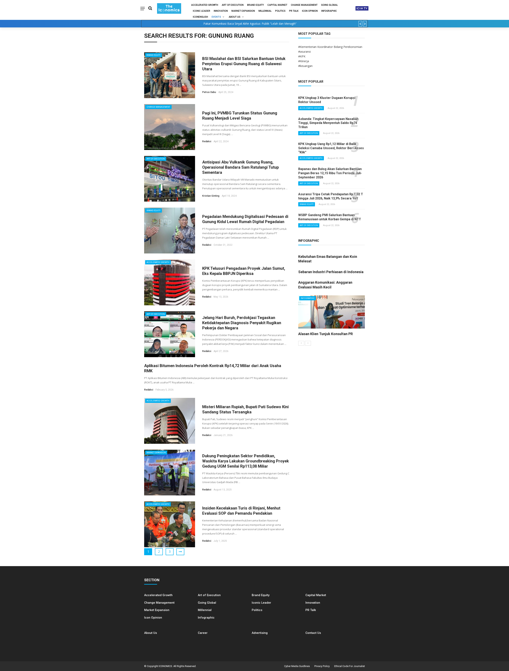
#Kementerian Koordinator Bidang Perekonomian (330, 47)
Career (203, 633)
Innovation (221, 11)
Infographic (206, 617)
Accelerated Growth (204, 5)
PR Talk (293, 11)
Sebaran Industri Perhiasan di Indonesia (330, 272)
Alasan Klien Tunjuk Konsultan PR (325, 334)
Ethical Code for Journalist (349, 666)
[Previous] (301, 343)
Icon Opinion (310, 11)
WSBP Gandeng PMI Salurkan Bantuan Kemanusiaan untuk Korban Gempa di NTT (329, 217)
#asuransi (304, 51)
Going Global (329, 5)
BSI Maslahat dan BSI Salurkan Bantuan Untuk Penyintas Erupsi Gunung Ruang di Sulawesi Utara (244, 63)
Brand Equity (255, 5)
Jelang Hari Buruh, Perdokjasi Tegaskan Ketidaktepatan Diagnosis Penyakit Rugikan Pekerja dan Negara (241, 322)
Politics (280, 11)
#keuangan (305, 66)
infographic (329, 11)
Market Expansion (243, 11)
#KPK (301, 56)
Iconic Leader (201, 11)
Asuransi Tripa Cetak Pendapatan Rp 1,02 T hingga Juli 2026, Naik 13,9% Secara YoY (330, 196)
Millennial (265, 11)
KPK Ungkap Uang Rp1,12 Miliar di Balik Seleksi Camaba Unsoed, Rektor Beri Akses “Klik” (331, 148)
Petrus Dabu (209, 92)
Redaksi (206, 141)
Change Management (304, 5)
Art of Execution (233, 5)
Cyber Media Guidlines (297, 666)
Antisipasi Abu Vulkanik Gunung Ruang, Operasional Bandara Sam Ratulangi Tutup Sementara (240, 167)
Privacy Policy (322, 666)
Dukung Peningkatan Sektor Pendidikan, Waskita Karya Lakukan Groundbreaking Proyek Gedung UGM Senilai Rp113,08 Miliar (245, 461)
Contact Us (313, 633)
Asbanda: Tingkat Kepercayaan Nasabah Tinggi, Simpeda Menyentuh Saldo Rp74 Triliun (328, 123)
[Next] (308, 343)
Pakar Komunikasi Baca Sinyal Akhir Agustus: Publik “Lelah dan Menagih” (249, 23)
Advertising (260, 633)
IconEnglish (200, 16)
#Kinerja (303, 61)
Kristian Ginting (210, 195)
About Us (234, 16)
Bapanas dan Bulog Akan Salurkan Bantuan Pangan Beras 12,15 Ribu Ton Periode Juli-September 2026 (330, 173)
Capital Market (277, 5)
